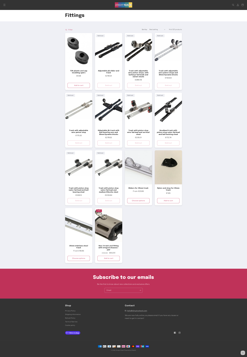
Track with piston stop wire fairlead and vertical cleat (138, 132)
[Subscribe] (140, 290)
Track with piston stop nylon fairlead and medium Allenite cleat (109, 190)
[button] (4, 5)
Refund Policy (70, 318)
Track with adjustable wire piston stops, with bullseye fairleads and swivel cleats (138, 74)
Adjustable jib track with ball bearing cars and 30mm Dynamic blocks (108, 132)
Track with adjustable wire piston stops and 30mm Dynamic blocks (168, 73)
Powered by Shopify (130, 350)
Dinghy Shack (120, 350)
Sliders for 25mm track (138, 188)
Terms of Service (71, 322)
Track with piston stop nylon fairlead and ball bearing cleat (79, 190)
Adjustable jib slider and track (108, 72)
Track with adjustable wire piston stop (78, 131)
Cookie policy (70, 325)
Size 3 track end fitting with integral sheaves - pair (108, 248)
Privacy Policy (70, 311)
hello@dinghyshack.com (137, 311)
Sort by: (144, 29)
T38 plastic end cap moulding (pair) (78, 72)
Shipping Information (73, 314)
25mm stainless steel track (78, 247)
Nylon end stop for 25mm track (168, 189)
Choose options (138, 201)
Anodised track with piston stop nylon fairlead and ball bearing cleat (168, 132)
